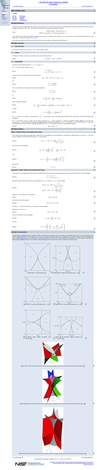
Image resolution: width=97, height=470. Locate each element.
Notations (4, 11)
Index (3, 10)
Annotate (4, 19)
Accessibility (59, 462)
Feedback (51, 459)
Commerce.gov (90, 463)
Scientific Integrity (69, 463)
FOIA (54, 463)
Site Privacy (53, 462)
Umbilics (22, 18)
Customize (4, 18)
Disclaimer (45, 459)
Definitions (22, 16)
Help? (3, 15)
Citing (3, 17)
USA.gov (91, 464)
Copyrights (71, 462)
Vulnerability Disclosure (79, 462)
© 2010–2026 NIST (38, 459)
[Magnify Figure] (37, 257)
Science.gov (86, 464)
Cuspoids (22, 17)
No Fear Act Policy (89, 462)
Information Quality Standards (79, 463)
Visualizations (23, 20)
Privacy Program (65, 462)
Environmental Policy (60, 463)
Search (3, 14)
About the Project (5, 22)
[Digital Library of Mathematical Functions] (5, 5)
